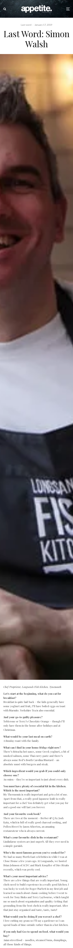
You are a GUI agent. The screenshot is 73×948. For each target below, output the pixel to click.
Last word (26, 24)
